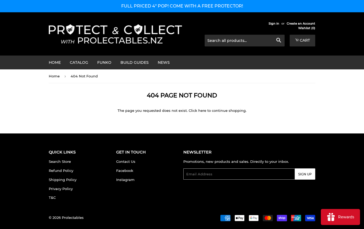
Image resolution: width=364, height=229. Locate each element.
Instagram (125, 179)
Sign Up (305, 174)
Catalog (79, 62)
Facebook (124, 170)
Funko (104, 62)
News (164, 62)
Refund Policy (61, 170)
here (202, 110)
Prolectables (73, 217)
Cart (304, 40)
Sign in (274, 23)
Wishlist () (306, 28)
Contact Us (125, 161)
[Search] (279, 40)
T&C (52, 197)
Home (55, 62)
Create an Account (301, 23)
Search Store (60, 161)
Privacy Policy (61, 189)
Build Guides (134, 62)
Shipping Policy (62, 179)
